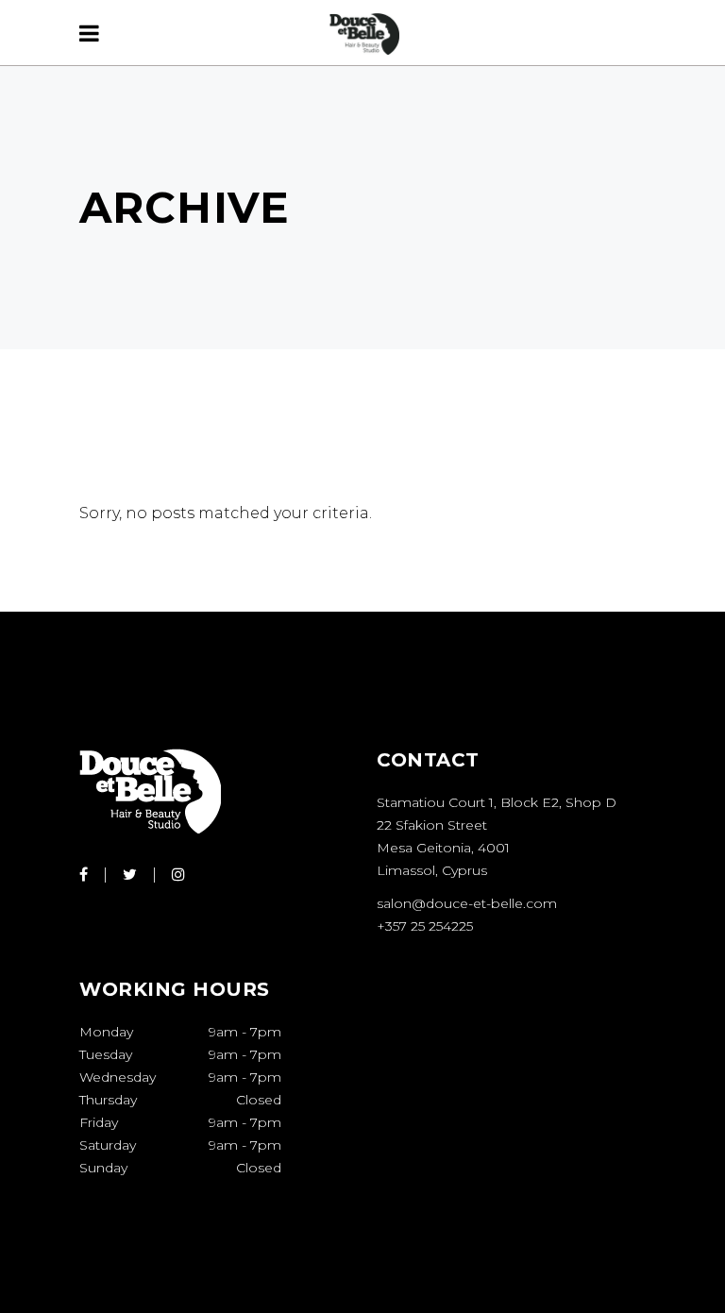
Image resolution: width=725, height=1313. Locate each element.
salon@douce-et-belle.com (467, 903)
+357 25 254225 (425, 925)
